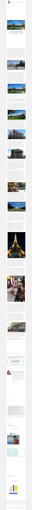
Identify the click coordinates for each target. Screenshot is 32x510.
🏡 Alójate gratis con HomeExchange (13, 452)
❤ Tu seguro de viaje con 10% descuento (13, 450)
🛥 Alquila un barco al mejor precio (12, 451)
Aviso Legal (11, 507)
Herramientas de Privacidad (13, 508)
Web (7, 423)
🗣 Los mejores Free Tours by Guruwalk (13, 453)
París (11, 353)
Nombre (8, 418)
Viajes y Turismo (15, 353)
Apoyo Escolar (9, 473)
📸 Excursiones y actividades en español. (13, 454)
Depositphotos (15, 475)
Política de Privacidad (17, 507)
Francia (8, 353)
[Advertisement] (16, 13)
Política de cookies (22, 507)
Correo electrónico (8, 421)
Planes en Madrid (20, 508)
